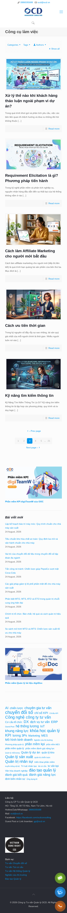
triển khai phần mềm (44, 762)
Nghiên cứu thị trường (43, 740)
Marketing (34, 735)
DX (26, 722)
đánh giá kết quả (16, 774)
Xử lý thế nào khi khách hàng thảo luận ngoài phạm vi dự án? (31, 100)
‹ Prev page (35, 431)
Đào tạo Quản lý (13, 879)
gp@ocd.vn (39, 821)
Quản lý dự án (30, 752)
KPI (8, 735)
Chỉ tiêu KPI (53, 713)
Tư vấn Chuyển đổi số (16, 863)
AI (6, 708)
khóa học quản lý (45, 731)
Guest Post (9, 727)
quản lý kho (48, 752)
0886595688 (26, 2)
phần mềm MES (53, 744)
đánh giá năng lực (42, 775)
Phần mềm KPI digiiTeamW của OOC (24, 501)
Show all (55, 48)
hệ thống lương (27, 726)
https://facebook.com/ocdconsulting (33, 817)
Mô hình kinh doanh (19, 739)
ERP (54, 722)
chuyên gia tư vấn (37, 708)
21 (49, 441)
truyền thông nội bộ (12, 766)
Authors (40, 45)
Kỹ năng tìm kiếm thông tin (29, 395)
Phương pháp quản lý (14, 744)
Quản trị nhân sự (19, 761)
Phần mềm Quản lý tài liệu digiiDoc (23, 683)
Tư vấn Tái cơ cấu (14, 867)
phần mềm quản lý (14, 748)
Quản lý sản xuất (19, 757)
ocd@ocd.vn (44, 2)
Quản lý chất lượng (12, 753)
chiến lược (16, 708)
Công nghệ (14, 717)
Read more (54, 128)
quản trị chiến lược (42, 757)
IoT (42, 726)
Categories (12, 45)
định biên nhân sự (15, 779)
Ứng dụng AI (32, 779)
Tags (25, 45)
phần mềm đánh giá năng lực (39, 748)
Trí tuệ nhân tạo (29, 766)
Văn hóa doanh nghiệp (16, 771)
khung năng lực (17, 731)
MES (44, 735)
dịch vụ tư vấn (40, 722)
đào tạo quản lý (42, 770)
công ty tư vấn (38, 717)
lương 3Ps (20, 735)
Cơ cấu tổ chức (13, 722)
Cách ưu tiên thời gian (25, 325)
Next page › (32, 447)
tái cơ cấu (42, 766)
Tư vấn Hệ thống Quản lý (17, 871)
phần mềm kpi (35, 744)
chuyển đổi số (19, 712)
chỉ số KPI (41, 713)
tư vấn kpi (53, 766)
